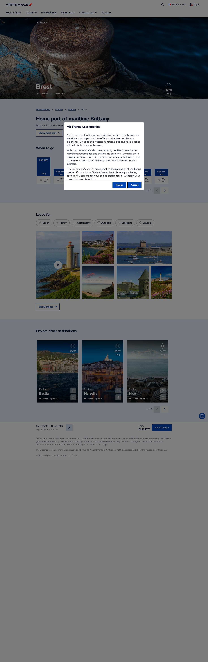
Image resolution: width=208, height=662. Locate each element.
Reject (119, 185)
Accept (135, 185)
